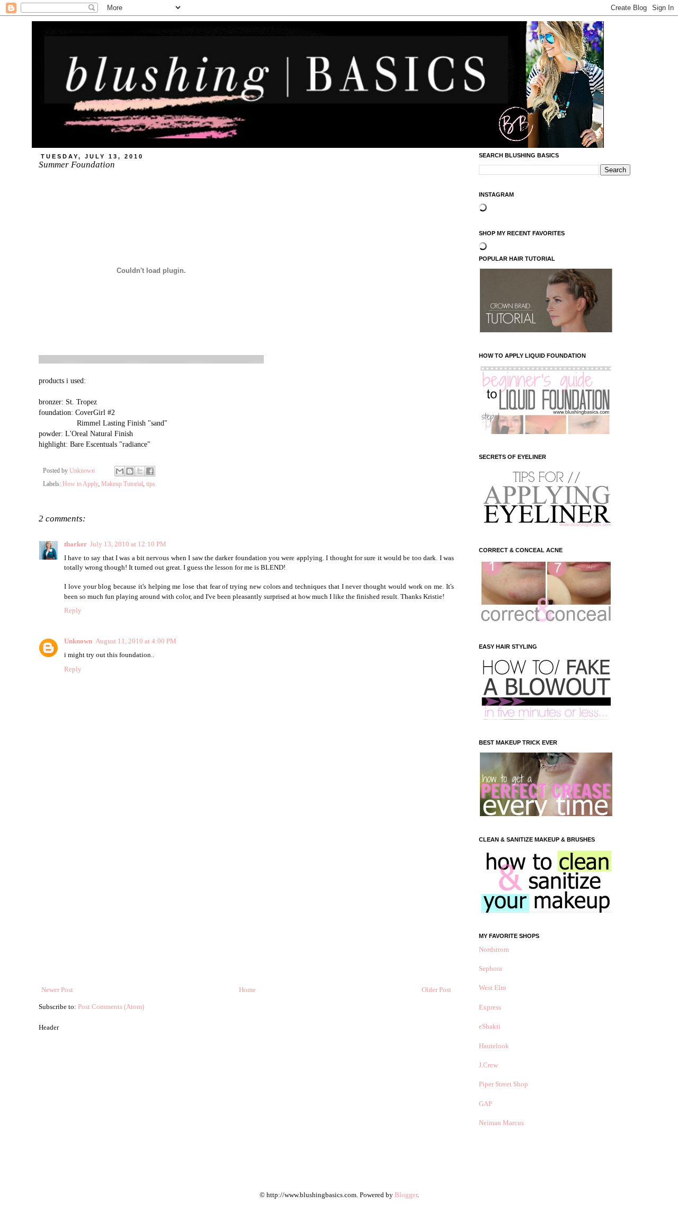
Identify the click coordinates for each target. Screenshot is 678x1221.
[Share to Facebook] (150, 471)
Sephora (490, 968)
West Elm (492, 988)
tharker (75, 544)
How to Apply (80, 484)
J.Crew (488, 1065)
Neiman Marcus (501, 1123)
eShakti (490, 1026)
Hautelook (494, 1046)
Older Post (436, 990)
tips (150, 484)
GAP (485, 1104)
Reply (73, 610)
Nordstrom (494, 949)
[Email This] (119, 471)
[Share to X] (140, 471)
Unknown (78, 641)
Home (247, 990)
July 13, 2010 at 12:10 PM (128, 544)
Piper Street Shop (503, 1084)
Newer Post (57, 990)
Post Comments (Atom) (111, 1007)
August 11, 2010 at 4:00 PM (135, 641)
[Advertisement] (246, 905)
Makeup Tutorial (122, 484)
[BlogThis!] (129, 471)
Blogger (406, 1195)
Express (490, 1007)
